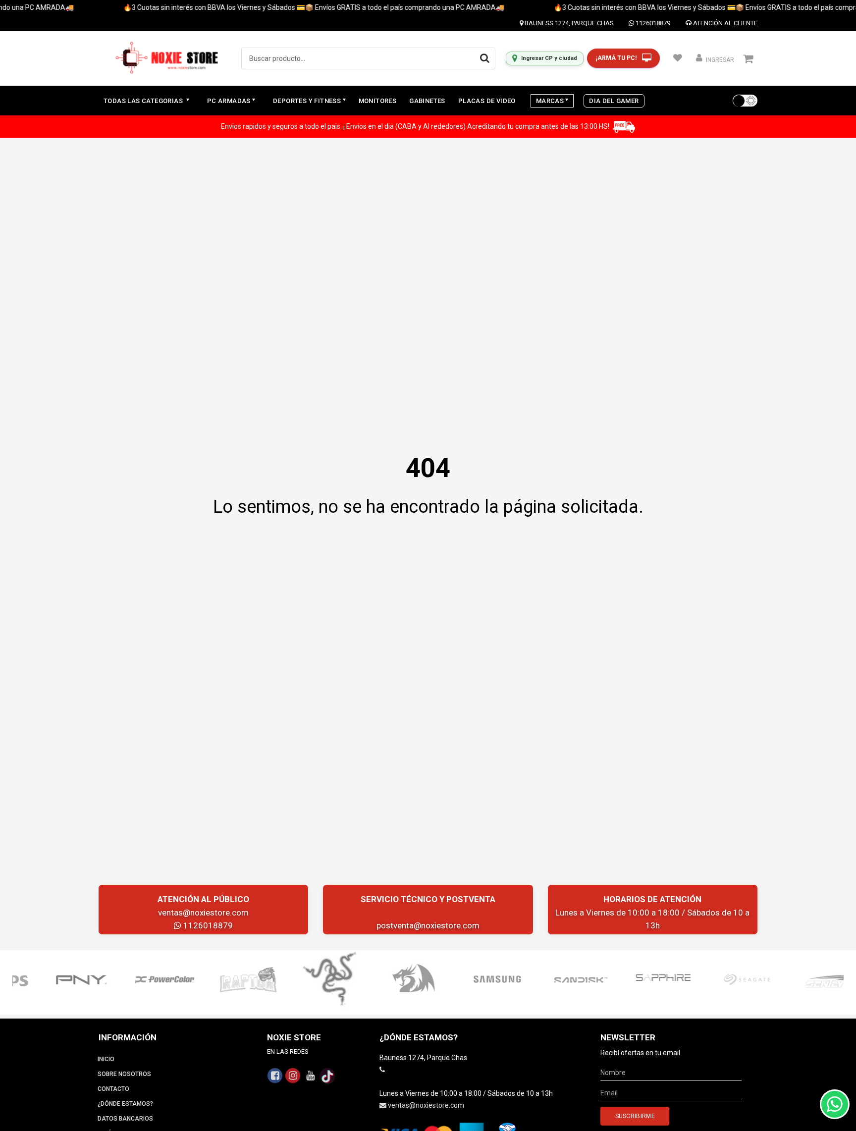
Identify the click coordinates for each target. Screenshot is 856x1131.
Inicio (106, 1059)
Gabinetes (427, 101)
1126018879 (652, 23)
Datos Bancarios (125, 1118)
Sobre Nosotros (124, 1074)
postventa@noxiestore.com (428, 925)
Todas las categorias (144, 101)
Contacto (113, 1088)
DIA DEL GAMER (614, 101)
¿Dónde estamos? (125, 1103)
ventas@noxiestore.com (203, 912)
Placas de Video (487, 101)
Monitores (378, 101)
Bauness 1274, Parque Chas (568, 23)
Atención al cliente (724, 23)
